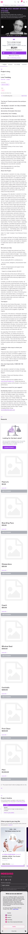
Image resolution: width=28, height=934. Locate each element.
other (3, 90)
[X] (3, 880)
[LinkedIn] (10, 880)
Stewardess (7, 564)
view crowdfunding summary (14, 57)
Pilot (3, 770)
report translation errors (12, 889)
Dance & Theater (5, 84)
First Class (6, 728)
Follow (14, 53)
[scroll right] (25, 27)
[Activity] (21, 1)
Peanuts (5, 482)
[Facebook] (1, 880)
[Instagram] (8, 880)
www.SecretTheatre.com (7, 381)
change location (21, 5)
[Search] (15, 2)
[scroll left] (2, 27)
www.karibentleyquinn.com (8, 410)
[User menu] (24, 2)
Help (12, 801)
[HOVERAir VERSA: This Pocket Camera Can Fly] (13, 839)
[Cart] (18, 2)
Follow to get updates (9, 812)
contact (8, 79)
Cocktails (5, 687)
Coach (4, 605)
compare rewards (9, 447)
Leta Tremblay (6, 12)
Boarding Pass (8, 523)
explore (10, 825)
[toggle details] (24, 865)
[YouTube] (6, 880)
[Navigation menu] (26, 1)
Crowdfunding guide (20, 801)
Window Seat (7, 646)
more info (3, 79)
